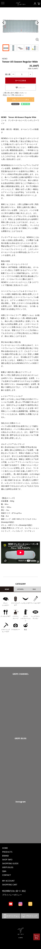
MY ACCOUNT (8, 881)
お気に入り (21, 87)
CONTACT (6, 875)
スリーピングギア (15, 604)
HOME (5, 848)
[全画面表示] (37, 39)
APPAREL (20, 589)
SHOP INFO (7, 859)
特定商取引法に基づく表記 (14, 891)
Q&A (4, 871)
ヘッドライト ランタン (35, 617)
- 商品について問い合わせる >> (13, 95)
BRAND (5, 856)
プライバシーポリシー (12, 895)
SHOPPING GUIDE (10, 863)
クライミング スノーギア (5, 630)
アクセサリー (15, 629)
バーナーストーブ (15, 617)
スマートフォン (11, 916)
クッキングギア (5, 616)
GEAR (7, 589)
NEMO (4, 58)
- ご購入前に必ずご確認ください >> (14, 93)
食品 (25, 629)
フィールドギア (35, 603)
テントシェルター (5, 604)
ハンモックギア (26, 603)
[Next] (37, 22)
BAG (34, 589)
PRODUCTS (7, 852)
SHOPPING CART (9, 884)
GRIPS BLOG (20, 738)
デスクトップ (30, 916)
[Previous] (3, 22)
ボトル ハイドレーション (26, 618)
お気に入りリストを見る (20, 99)
